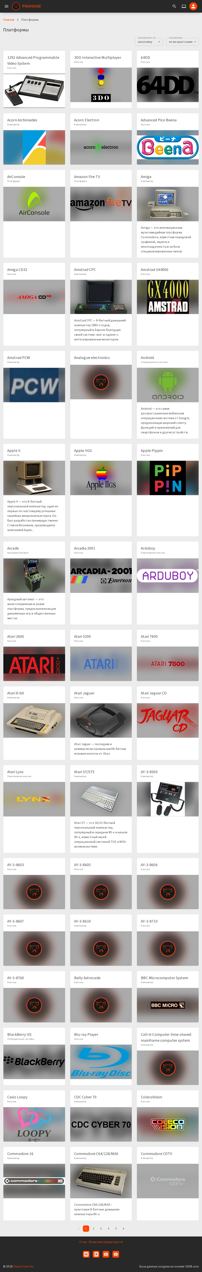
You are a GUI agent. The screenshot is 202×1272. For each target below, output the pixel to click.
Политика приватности (106, 1242)
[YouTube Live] (115, 1254)
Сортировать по (147, 37)
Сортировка (175, 37)
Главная (8, 20)
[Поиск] (174, 6)
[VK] (86, 1254)
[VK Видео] (96, 1254)
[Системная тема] (184, 6)
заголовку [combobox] (145, 42)
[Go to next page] (123, 1228)
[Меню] (6, 6)
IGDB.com (192, 1266)
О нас (83, 1242)
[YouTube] (106, 1254)
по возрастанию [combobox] (181, 42)
